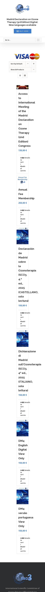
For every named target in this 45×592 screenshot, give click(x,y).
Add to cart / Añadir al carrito (21, 164)
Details (25, 158)
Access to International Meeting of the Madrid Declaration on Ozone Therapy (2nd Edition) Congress (26, 119)
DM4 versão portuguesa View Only (25, 517)
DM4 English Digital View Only (23, 449)
